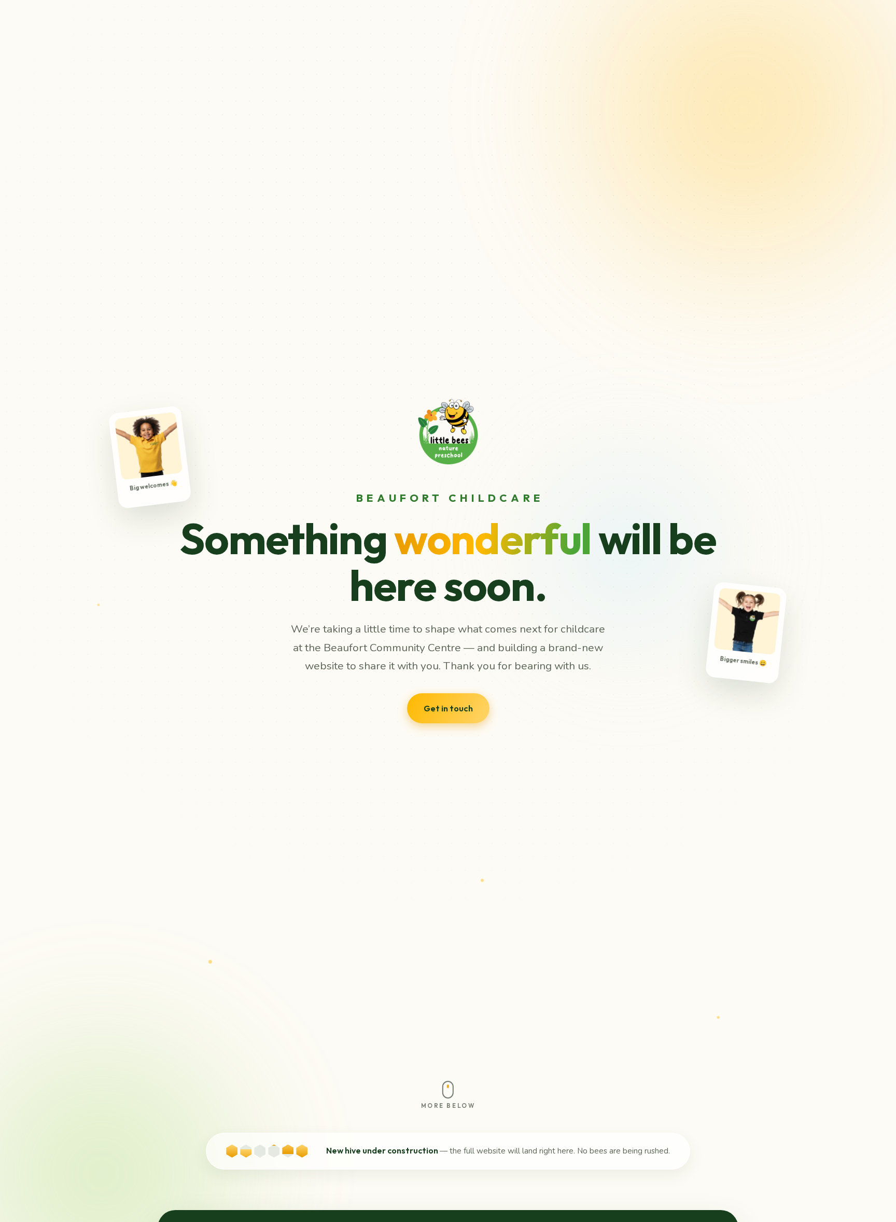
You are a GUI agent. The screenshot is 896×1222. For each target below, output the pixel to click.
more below (448, 1105)
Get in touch (448, 708)
